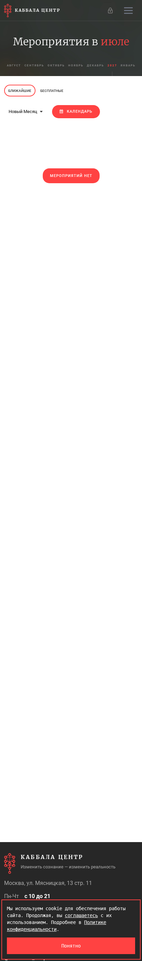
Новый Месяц (23, 111)
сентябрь (34, 65)
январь (128, 65)
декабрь (95, 65)
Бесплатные (51, 91)
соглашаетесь (81, 915)
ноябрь (75, 65)
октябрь (56, 65)
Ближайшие (19, 91)
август (14, 65)
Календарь (79, 111)
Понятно (71, 946)
